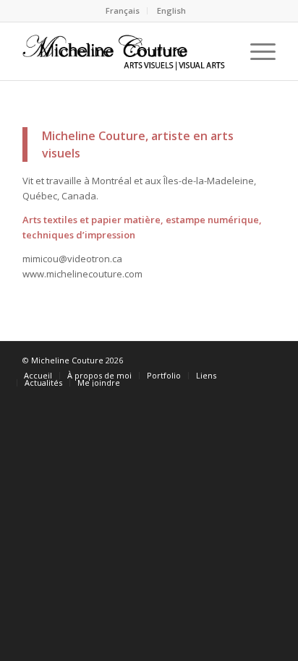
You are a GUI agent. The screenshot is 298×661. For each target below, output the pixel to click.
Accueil (38, 375)
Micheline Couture (67, 360)
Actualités (43, 382)
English (171, 10)
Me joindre (98, 382)
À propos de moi (99, 375)
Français (123, 10)
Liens (206, 375)
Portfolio (164, 375)
